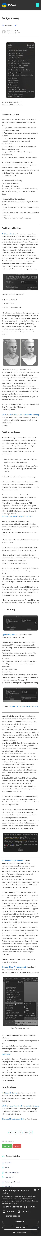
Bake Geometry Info (12, 1172)
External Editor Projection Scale (14, 967)
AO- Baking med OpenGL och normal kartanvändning (20, 415)
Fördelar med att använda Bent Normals (23, 706)
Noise (7, 1168)
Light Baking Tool (8, 635)
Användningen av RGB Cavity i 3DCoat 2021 (17, 516)
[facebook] (15, 1133)
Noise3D (8, 1163)
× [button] (38, 1189)
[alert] (20, 1211)
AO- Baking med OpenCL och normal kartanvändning (20, 1106)
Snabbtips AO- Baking (9, 1093)
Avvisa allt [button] (20, 1227)
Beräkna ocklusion (9, 234)
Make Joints (9, 1177)
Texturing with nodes (12, 1182)
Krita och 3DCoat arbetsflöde (13, 1119)
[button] (20, 1232)
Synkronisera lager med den (12, 860)
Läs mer (15, 1203)
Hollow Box (9, 1187)
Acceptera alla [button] (20, 1222)
